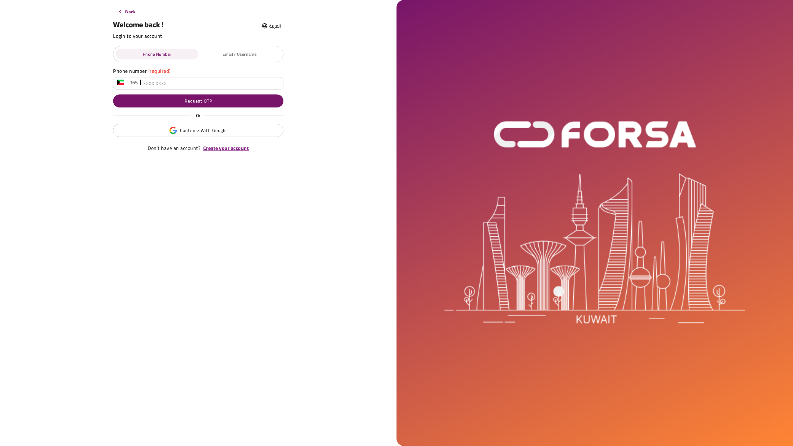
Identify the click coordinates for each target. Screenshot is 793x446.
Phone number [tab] (157, 54)
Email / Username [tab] (239, 54)
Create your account (226, 148)
